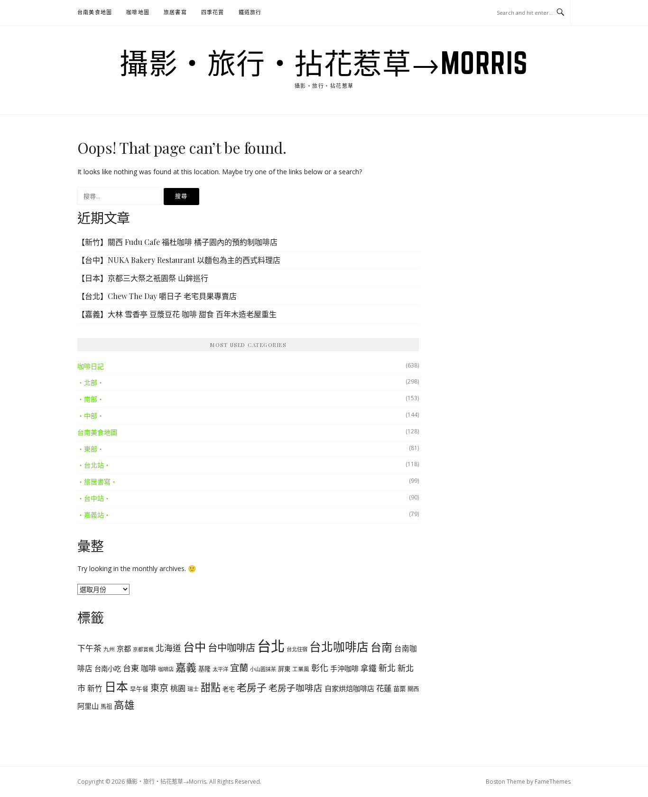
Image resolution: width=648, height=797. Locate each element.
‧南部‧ (90, 398)
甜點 (211, 687)
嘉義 (186, 667)
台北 (271, 646)
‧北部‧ (90, 382)
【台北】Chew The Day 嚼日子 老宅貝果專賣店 (157, 296)
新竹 (94, 688)
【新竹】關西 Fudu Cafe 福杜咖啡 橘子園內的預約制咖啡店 (177, 242)
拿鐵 (369, 668)
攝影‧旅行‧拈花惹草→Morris (324, 63)
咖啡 (148, 668)
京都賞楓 (143, 649)
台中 (194, 647)
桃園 (177, 688)
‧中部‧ (90, 415)
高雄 (124, 705)
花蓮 (383, 688)
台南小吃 (107, 668)
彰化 (319, 668)
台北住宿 (297, 649)
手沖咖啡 (344, 668)
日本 (116, 686)
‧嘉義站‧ (94, 514)
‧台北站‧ (94, 464)
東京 (159, 688)
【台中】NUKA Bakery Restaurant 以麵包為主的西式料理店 (178, 260)
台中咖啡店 (231, 647)
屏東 (284, 669)
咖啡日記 (90, 366)
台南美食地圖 (94, 12)
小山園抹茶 (263, 669)
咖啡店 (166, 669)
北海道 (168, 648)
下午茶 (89, 648)
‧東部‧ (90, 448)
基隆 (204, 669)
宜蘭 (239, 667)
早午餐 (139, 689)
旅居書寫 (175, 12)
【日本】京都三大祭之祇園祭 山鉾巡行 (142, 278)
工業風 (300, 669)
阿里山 (88, 706)
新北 (387, 668)
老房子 (252, 687)
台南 (381, 647)
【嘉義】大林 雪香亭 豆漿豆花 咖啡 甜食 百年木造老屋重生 (177, 314)
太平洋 (220, 669)
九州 (109, 649)
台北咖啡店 (339, 646)
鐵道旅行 (250, 12)
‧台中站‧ (94, 498)
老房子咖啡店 (295, 688)
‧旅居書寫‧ (97, 481)
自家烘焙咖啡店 (349, 688)
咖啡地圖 (137, 12)
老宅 (228, 688)
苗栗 (399, 688)
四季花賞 (212, 12)
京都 (124, 648)
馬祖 (106, 707)
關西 (413, 689)
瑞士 (193, 689)
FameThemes (553, 782)
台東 (131, 668)
